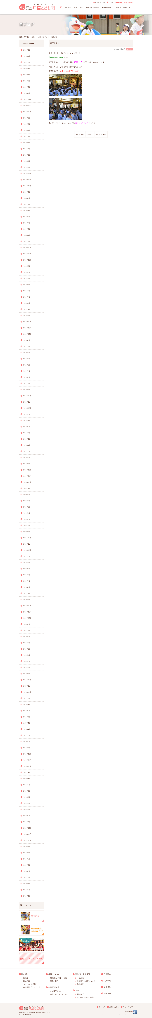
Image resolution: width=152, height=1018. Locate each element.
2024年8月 (27, 198)
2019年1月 (27, 599)
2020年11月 (27, 476)
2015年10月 (27, 840)
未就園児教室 (107, 7)
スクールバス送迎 (30, 984)
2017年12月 (27, 680)
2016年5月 (27, 797)
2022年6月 (27, 359)
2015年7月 (27, 859)
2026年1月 (27, 93)
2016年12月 (27, 754)
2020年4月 (27, 513)
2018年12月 (27, 606)
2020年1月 (27, 532)
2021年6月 (27, 433)
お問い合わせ (114, 1007)
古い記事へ (80, 134)
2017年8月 (27, 704)
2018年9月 (27, 624)
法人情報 (107, 981)
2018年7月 (27, 637)
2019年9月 (27, 556)
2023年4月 (27, 297)
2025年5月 (27, 143)
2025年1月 (27, 167)
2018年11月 (27, 612)
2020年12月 (27, 470)
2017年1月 (27, 748)
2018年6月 (27, 643)
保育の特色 (54, 981)
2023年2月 (27, 309)
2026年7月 (27, 56)
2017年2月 (27, 742)
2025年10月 (27, 112)
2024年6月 (27, 210)
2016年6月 (27, 791)
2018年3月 (27, 661)
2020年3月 (27, 519)
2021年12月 (27, 396)
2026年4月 (27, 75)
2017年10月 (27, 692)
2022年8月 (27, 346)
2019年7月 (27, 562)
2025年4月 (27, 149)
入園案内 (117, 7)
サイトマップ (128, 1007)
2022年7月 (27, 353)
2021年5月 (27, 439)
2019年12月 (27, 538)
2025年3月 (27, 155)
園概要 (25, 978)
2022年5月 (27, 365)
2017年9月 (27, 698)
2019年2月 (27, 593)
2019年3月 (27, 587)
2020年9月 (27, 488)
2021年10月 (27, 408)
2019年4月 (27, 581)
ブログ (78, 990)
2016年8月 (27, 779)
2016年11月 (27, 760)
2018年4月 (27, 655)
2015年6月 (27, 865)
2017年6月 (27, 717)
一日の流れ (81, 978)
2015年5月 (27, 871)
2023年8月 (27, 272)
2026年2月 (27, 87)
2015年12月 (27, 828)
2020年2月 (27, 525)
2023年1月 (27, 315)
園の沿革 (26, 981)
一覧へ (90, 134)
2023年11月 (27, 254)
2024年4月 (27, 223)
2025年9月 (27, 118)
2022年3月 (27, 377)
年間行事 (80, 984)
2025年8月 (27, 124)
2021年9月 (27, 414)
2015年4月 (27, 877)
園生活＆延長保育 (92, 7)
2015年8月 (27, 853)
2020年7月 (27, 495)
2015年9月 (27, 846)
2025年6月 (27, 136)
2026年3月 (27, 81)
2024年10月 (27, 186)
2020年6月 (27, 501)
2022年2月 (27, 383)
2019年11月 (27, 544)
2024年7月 (27, 204)
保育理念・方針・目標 (58, 978)
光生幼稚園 (128, 1012)
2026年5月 (27, 68)
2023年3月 (27, 303)
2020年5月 (27, 507)
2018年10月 (27, 618)
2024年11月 (27, 180)
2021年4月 (27, 445)
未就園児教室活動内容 (85, 997)
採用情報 (107, 987)
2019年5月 (27, 575)
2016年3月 (27, 809)
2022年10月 (27, 334)
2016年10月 (27, 766)
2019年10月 (27, 550)
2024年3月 (27, 229)
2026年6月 (27, 62)
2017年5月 (27, 723)
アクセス (102, 1007)
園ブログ (129, 49)
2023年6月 (27, 285)
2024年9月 (27, 192)
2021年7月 (27, 427)
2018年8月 (27, 630)
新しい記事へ (101, 134)
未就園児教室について (58, 991)
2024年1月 (27, 241)
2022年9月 (27, 340)
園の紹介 (68, 7)
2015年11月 (27, 834)
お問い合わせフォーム (58, 994)
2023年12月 (27, 248)
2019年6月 (27, 569)
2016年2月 (27, 816)
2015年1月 (27, 896)
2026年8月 (27, 50)
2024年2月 (27, 235)
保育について (79, 7)
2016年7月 (27, 785)
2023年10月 (27, 260)
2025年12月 (27, 99)
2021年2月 (27, 457)
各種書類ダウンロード (31, 987)
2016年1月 (27, 822)
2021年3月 (27, 451)
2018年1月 (27, 674)
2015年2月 (27, 890)
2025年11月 (27, 106)
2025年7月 (27, 130)
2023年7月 (27, 278)
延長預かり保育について (86, 981)
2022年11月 (27, 328)
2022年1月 (27, 390)
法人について (128, 7)
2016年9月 (27, 772)
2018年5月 (27, 649)
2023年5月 (27, 291)
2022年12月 (27, 322)
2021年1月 (27, 464)
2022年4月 (27, 371)
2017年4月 (27, 729)
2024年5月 (27, 217)
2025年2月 (27, 161)
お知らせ (107, 993)
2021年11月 (27, 402)
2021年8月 (27, 420)
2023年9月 (27, 266)
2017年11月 (27, 686)
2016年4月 (27, 803)
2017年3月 (27, 735)
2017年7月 (27, 711)
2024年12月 (27, 173)
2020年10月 (27, 482)
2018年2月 (27, 667)
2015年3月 (27, 884)
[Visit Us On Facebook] (135, 1013)
